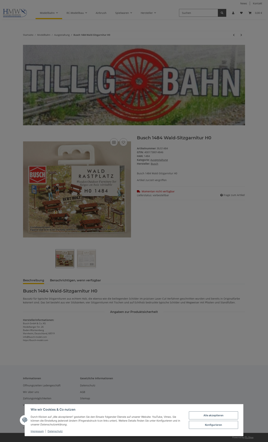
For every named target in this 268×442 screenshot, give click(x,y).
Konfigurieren (213, 424)
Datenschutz (55, 431)
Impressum (37, 431)
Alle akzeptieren (213, 415)
